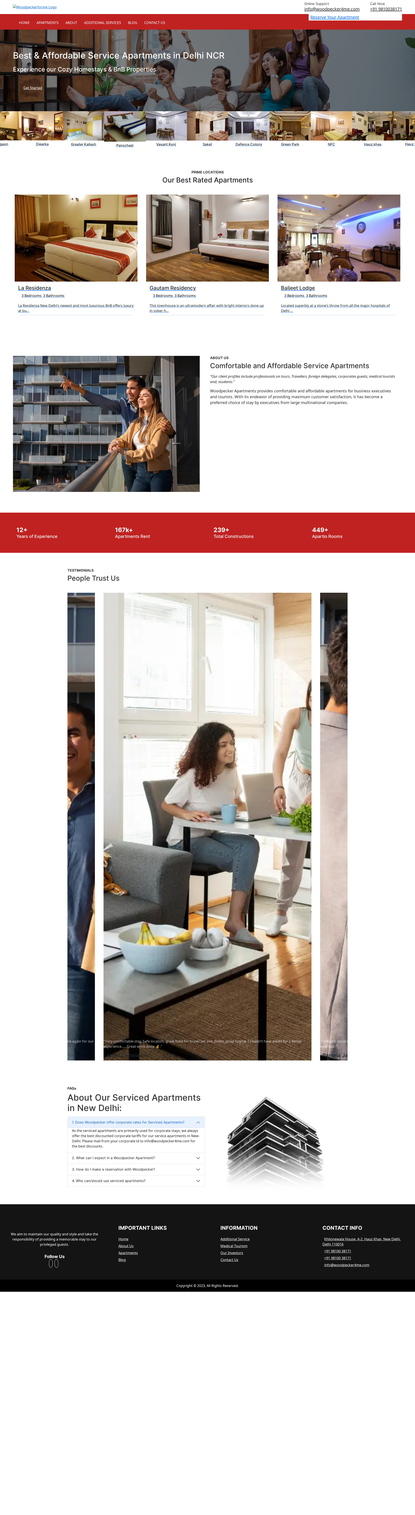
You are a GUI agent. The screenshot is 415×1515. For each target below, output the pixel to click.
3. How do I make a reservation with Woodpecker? (113, 1169)
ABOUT (71, 22)
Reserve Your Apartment (334, 17)
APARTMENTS (48, 22)
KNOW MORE (34, 322)
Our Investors (231, 1252)
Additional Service (235, 1239)
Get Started (32, 88)
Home (123, 1239)
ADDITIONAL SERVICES (102, 22)
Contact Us (229, 1259)
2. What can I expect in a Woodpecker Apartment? (113, 1158)
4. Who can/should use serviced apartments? (108, 1181)
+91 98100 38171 (337, 1251)
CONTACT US (154, 22)
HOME (24, 22)
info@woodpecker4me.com (346, 1265)
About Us (126, 1246)
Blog (122, 1259)
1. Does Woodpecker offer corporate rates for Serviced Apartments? (128, 1122)
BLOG (132, 22)
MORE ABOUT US (229, 416)
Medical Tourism (233, 1246)
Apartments (128, 1252)
